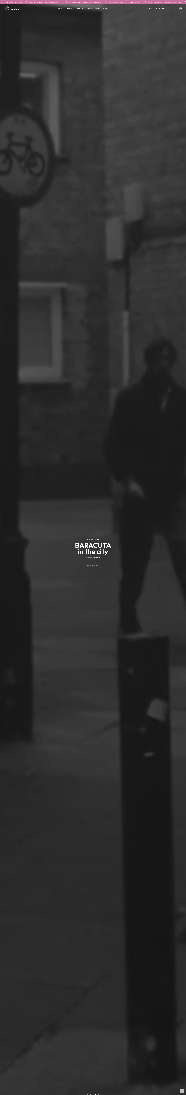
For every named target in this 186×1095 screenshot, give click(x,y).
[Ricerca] (176, 8)
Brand (88, 8)
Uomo (58, 8)
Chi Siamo (105, 8)
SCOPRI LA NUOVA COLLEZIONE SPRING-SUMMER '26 (55, 2)
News (97, 8)
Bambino (78, 8)
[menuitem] (58, 8)
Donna (67, 8)
